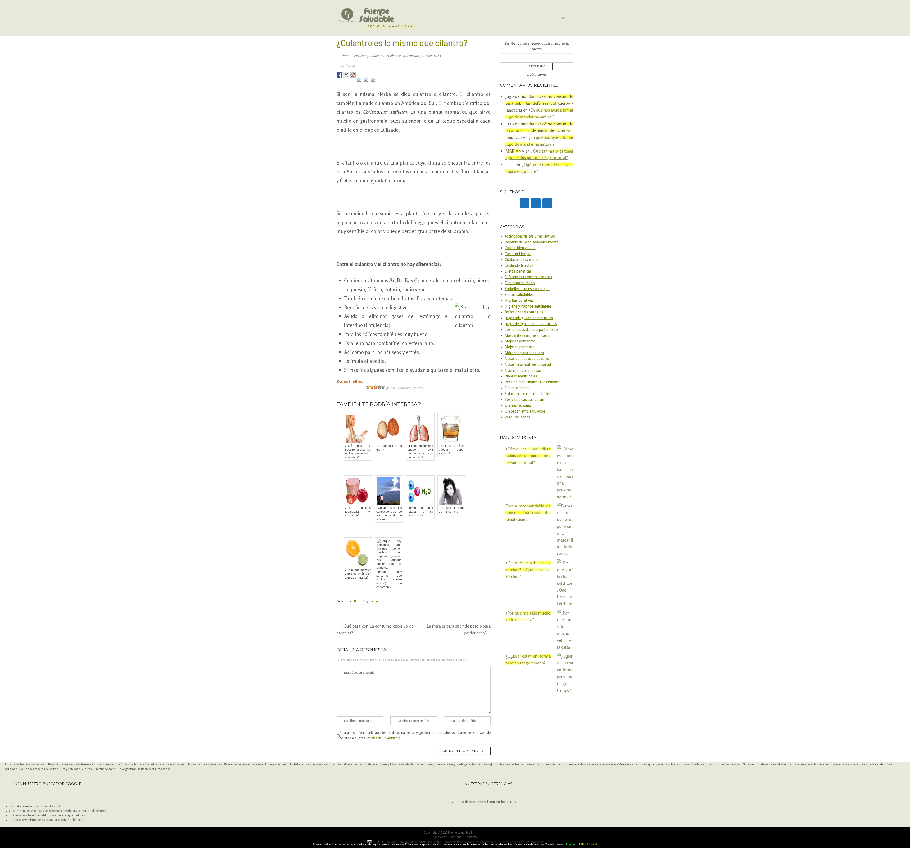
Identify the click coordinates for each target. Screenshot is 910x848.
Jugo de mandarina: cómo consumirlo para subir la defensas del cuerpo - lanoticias (539, 130)
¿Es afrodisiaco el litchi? (389, 447)
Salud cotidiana (517, 388)
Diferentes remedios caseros (528, 277)
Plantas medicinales (521, 376)
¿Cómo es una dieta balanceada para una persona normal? (528, 455)
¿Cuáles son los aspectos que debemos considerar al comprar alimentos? (57, 810)
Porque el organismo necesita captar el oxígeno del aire (45, 819)
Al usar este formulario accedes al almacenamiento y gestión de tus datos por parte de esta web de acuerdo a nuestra (415, 735)
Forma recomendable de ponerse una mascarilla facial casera (528, 512)
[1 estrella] (368, 387)
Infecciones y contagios (524, 312)
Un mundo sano (518, 406)
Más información (588, 844)
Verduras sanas (517, 417)
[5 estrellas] (383, 387)
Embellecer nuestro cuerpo (527, 289)
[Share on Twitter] (346, 75)
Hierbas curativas (519, 300)
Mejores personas (519, 347)
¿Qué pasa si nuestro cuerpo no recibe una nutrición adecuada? (358, 451)
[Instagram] (547, 203)
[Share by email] (374, 81)
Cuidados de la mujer (522, 260)
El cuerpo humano (520, 283)
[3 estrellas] (376, 387)
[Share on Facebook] (339, 75)
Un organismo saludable (525, 411)
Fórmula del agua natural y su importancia (420, 511)
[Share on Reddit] (353, 75)
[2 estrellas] (372, 387)
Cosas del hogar (518, 254)
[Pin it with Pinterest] (360, 81)
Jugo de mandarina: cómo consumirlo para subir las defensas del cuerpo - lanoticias (539, 103)
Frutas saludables (519, 294)
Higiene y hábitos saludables (528, 306)
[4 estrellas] (379, 387)
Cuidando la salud (519, 265)
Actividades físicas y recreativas (530, 236)
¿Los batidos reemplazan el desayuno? (358, 511)
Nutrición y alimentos (368, 601)
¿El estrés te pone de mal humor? (451, 509)
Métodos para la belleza (524, 353)
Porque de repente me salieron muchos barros (485, 801)
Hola (562, 18)
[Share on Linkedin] (367, 81)
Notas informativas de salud (528, 365)
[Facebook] (524, 203)
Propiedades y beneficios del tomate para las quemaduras (47, 815)
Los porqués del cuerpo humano (531, 330)
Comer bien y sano (520, 248)
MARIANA (514, 150)
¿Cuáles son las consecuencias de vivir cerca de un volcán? (389, 513)
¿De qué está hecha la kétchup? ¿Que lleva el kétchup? (528, 569)
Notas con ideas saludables (527, 359)
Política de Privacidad (382, 738)
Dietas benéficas (518, 271)
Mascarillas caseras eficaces (527, 335)
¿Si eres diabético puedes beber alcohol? (451, 449)
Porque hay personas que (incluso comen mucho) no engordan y (389, 579)
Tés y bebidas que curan (524, 400)
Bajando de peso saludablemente (532, 242)
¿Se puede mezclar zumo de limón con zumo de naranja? (358, 573)
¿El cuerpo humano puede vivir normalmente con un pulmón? (420, 451)
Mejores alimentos (520, 341)
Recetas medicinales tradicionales (532, 382)
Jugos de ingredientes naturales (531, 324)
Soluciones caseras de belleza (529, 394)
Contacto (470, 837)
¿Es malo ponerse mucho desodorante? (35, 806)
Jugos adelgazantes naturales (529, 318)
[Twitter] (536, 203)
